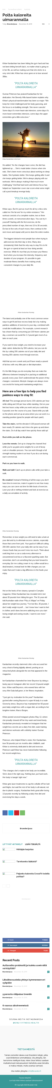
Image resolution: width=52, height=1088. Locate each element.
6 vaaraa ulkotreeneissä (16, 1005)
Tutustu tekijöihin (25, 1078)
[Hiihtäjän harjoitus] (9, 852)
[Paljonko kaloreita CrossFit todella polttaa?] (9, 876)
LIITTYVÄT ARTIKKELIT (13, 844)
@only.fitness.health (26, 1022)
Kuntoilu (27, 9)
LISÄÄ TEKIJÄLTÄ (32, 844)
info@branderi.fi (34, 1071)
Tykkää (45, 940)
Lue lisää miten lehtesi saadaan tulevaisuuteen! (26, 1080)
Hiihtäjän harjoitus (25, 849)
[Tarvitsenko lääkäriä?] (9, 864)
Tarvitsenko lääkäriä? (26, 861)
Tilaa (45, 950)
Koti (4, 9)
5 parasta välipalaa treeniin (17, 994)
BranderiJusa (12, 24)
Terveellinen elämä (15, 9)
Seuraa (45, 945)
